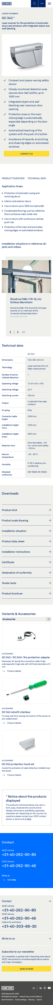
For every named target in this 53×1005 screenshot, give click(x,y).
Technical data (37, 178)
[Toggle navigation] (49, 3)
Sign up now (26, 969)
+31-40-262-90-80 (19, 854)
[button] (10, 332)
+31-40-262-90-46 (19, 865)
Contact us (26, 154)
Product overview (13, 178)
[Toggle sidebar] (42, 3)
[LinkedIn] (40, 988)
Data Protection (7, 1000)
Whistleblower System (9, 997)
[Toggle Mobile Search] (34, 3)
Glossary (31, 1000)
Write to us (8, 938)
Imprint (39, 1000)
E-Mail (28, 819)
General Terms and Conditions (31, 997)
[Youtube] (49, 988)
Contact (6, 901)
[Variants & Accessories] (26, 620)
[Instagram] (45, 988)
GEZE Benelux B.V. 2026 (10, 994)
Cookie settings (20, 1000)
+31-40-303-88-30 (19, 926)
